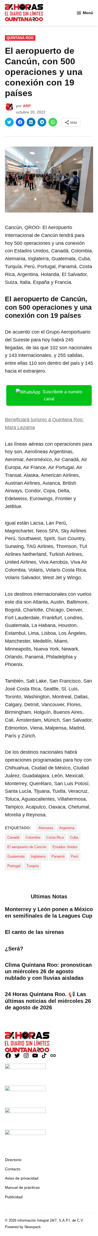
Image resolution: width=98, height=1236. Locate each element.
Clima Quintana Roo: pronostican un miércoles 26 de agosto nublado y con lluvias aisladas (48, 971)
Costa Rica (55, 837)
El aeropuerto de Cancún (26, 847)
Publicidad (14, 1197)
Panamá (58, 856)
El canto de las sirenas (34, 932)
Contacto (12, 1169)
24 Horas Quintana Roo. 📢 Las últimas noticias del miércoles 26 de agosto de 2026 (48, 1000)
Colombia (33, 837)
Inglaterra (38, 856)
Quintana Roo (20, 38)
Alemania (45, 828)
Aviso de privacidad (21, 1178)
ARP (27, 106)
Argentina (66, 828)
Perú (74, 856)
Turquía (33, 866)
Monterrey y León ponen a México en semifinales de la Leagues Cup (49, 912)
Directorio (13, 1160)
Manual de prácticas (22, 1187)
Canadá (13, 837)
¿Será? (14, 949)
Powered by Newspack (23, 1227)
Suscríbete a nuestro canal (62, 395)
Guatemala (15, 856)
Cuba (74, 837)
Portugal (13, 866)
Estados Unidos (65, 847)
